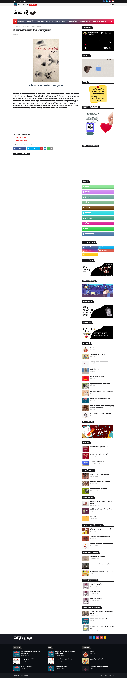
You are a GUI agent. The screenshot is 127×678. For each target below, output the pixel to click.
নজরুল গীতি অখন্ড (94, 516)
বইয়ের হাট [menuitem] (49, 21)
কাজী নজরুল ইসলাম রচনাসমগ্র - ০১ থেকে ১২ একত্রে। (101, 502)
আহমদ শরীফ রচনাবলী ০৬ (96, 598)
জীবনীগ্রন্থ (88, 213)
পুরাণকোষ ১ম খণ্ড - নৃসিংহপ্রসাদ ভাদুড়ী (99, 446)
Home (14, 1)
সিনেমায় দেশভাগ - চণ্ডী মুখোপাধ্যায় (98, 619)
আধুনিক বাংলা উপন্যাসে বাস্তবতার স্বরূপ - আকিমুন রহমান (31, 652)
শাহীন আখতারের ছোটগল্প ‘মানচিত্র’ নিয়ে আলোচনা (29, 4)
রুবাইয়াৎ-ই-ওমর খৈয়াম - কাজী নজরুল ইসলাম (101, 509)
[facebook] (104, 1)
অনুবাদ (87, 186)
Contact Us (111, 675)
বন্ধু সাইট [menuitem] (40, 21)
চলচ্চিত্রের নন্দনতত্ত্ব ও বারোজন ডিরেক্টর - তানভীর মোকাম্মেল (102, 627)
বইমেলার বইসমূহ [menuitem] (85, 21)
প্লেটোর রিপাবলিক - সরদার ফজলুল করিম (100, 536)
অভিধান (87, 192)
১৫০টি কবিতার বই (94, 369)
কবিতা (87, 202)
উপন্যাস (87, 197)
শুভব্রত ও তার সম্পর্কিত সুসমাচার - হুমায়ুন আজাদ (102, 564)
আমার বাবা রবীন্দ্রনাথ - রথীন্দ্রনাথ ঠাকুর (99, 474)
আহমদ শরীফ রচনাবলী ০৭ (96, 591)
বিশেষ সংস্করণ (89, 234)
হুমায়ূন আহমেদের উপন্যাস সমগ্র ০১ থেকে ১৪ (101, 413)
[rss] (90, 254)
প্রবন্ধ (86, 228)
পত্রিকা (87, 223)
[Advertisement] (46, 121)
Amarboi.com (25, 675)
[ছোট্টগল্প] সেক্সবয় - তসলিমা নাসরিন (99, 362)
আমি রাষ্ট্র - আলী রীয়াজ (26, 666)
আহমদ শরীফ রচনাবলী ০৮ (96, 584)
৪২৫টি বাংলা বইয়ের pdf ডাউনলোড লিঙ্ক (100, 398)
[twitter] (107, 1)
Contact (24, 1)
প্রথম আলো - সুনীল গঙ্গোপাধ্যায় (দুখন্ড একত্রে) (101, 391)
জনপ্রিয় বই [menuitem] (30, 21)
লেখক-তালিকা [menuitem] (72, 21)
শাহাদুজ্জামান (19, 26)
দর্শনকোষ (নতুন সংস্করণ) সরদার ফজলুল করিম (101, 529)
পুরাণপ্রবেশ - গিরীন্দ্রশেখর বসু (97, 461)
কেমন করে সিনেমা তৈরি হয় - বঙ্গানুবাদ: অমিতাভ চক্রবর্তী (101, 612)
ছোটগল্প (25, 144)
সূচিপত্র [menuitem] (20, 21)
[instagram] (110, 1)
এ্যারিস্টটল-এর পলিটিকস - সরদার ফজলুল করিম (101, 543)
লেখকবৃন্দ (92, 347)
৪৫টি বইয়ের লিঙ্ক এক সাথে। (97, 376)
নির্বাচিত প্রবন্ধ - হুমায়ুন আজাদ (97, 556)
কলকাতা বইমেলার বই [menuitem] (100, 21)
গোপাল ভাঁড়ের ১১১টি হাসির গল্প (97, 354)
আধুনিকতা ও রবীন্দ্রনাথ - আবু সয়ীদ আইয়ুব (100, 481)
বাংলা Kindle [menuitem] (60, 21)
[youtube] (113, 1)
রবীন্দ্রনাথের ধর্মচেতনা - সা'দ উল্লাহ (98, 489)
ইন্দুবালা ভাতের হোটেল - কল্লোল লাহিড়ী (100, 384)
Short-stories (20, 144)
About (19, 1)
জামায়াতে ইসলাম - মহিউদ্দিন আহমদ (30, 659)
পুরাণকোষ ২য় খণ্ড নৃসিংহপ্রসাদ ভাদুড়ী (99, 454)
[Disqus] (46, 179)
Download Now (21, 137)
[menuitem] (15, 21)
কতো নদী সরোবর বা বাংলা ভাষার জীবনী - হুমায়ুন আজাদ (102, 572)
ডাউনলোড (88, 218)
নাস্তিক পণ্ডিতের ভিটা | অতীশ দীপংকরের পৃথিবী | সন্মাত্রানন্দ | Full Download (102, 406)
